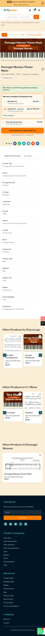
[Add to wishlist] (20, 336)
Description (28, 156)
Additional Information (12, 156)
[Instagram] (21, 524)
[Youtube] (16, 524)
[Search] (36, 17)
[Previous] (4, 355)
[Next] (40, 355)
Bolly (10, 10)
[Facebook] (6, 524)
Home (3, 22)
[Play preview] (4, 35)
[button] (15, 143)
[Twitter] (11, 524)
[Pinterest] (26, 524)
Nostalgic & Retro (7, 78)
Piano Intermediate (13, 22)
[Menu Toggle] (39, 10)
